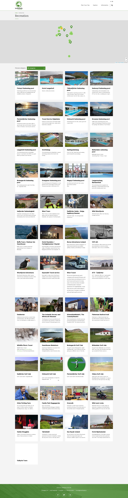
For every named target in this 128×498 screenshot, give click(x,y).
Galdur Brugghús (23, 432)
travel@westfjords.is (81, 490)
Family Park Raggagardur (51, 403)
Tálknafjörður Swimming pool (75, 89)
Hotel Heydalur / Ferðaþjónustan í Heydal (51, 243)
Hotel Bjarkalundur (99, 432)
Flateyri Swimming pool (25, 88)
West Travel (71, 273)
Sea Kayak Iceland (73, 432)
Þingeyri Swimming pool (75, 180)
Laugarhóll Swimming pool (26, 150)
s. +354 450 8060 (69, 490)
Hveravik (70, 403)
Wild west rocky (98, 403)
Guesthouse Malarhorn (50, 345)
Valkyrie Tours (22, 460)
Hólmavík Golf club (49, 374)
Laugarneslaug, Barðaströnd (97, 181)
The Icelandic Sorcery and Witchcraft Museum (51, 315)
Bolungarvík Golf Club (75, 345)
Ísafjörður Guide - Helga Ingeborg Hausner (75, 212)
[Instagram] (70, 495)
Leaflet (116, 62)
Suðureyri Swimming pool (101, 88)
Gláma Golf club (97, 374)
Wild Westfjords (98, 211)
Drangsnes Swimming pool (51, 180)
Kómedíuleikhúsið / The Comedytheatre (75, 315)
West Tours (46, 211)
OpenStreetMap (121, 62)
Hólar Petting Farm (24, 403)
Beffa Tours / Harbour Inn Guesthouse (26, 243)
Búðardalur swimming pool (100, 151)
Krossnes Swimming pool (101, 119)
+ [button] (126, 58)
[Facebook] (58, 495)
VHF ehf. (95, 242)
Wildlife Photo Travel (24, 345)
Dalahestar (21, 314)
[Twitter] (64, 495)
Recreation (21, 13)
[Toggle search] (112, 5)
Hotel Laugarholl (48, 88)
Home (16, 13)
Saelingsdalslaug (73, 150)
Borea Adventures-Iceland (76, 242)
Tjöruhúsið (46, 432)
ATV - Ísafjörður (97, 273)
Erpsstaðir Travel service (50, 273)
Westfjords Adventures (25, 273)
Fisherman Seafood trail (100, 314)
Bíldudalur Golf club (99, 345)
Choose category (20, 68)
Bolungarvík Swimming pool (25, 181)
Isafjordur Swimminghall (25, 211)
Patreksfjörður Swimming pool (26, 120)
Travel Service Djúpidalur (51, 119)
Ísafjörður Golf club (24, 374)
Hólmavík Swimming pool (76, 119)
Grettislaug (46, 150)
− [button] (126, 60)
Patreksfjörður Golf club (75, 374)
